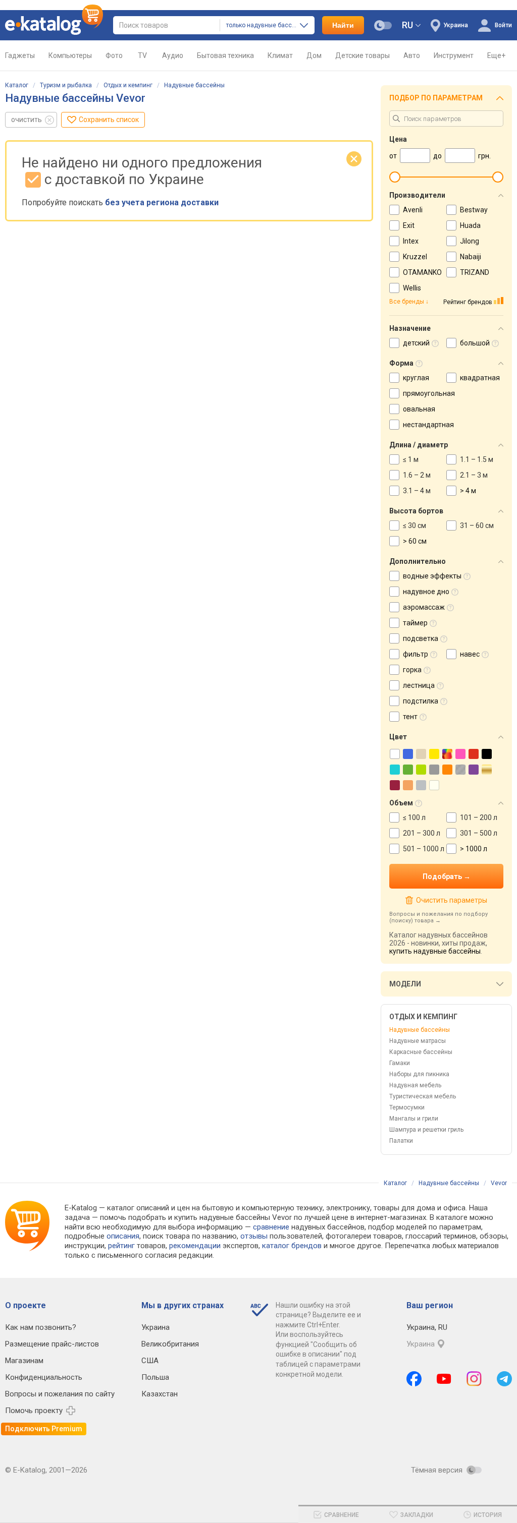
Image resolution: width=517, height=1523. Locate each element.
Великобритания (170, 1344)
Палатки (401, 1140)
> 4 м (468, 491)
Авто (411, 55)
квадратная (480, 378)
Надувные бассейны (194, 85)
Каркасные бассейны (420, 1052)
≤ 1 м (411, 459)
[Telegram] (504, 1378)
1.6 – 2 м (417, 475)
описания (123, 1236)
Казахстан (159, 1393)
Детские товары (362, 55)
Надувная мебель (415, 1085)
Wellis (412, 288)
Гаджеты (20, 55)
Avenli (413, 210)
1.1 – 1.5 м (476, 459)
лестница (419, 685)
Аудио (172, 55)
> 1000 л (473, 849)
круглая (416, 378)
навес (470, 654)
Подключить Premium (43, 1429)
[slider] (394, 177)
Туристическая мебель (422, 1096)
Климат (280, 55)
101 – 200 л (478, 817)
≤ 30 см (414, 525)
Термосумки (407, 1107)
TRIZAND (474, 272)
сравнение (271, 1227)
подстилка (420, 701)
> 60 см (415, 541)
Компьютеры (70, 55)
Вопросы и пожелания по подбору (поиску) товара (438, 917)
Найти (343, 25)
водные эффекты (432, 576)
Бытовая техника (225, 55)
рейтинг (121, 1245)
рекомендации (195, 1245)
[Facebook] (414, 1378)
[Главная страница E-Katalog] (54, 25)
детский (416, 343)
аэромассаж (424, 607)
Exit (409, 225)
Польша (155, 1377)
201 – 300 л (421, 833)
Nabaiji (470, 257)
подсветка (420, 638)
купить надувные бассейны (435, 951)
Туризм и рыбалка (66, 85)
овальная (419, 409)
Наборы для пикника (419, 1074)
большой (475, 343)
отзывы (254, 1236)
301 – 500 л (478, 833)
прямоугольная (429, 393)
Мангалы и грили (413, 1118)
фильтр (415, 654)
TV (142, 55)
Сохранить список (109, 119)
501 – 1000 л (423, 849)
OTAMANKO (422, 272)
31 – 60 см (477, 525)
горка (412, 670)
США (150, 1360)
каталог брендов (292, 1245)
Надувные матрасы (417, 1040)
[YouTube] (444, 1379)
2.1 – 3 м (474, 475)
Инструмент (454, 55)
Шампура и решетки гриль (426, 1129)
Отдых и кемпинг (128, 85)
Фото (114, 55)
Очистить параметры (451, 900)
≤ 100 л (414, 817)
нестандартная (428, 425)
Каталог (16, 85)
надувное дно (426, 592)
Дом (314, 55)
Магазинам (24, 1360)
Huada (470, 225)
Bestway (474, 210)
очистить (26, 119)
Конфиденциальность (43, 1377)
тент (410, 717)
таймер (415, 623)
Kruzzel (415, 257)
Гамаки (399, 1063)
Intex (411, 241)
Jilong (469, 241)
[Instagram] (474, 1378)
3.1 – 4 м (417, 491)
